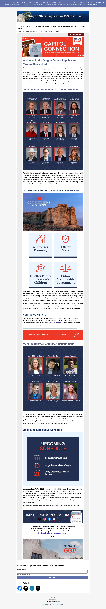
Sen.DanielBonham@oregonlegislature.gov (53, 533)
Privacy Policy (46, 604)
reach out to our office (54, 322)
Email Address (21, 569)
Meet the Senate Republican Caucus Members (51, 89)
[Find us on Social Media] (53, 523)
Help (61, 604)
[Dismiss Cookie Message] (103, 2)
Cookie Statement (92, 4)
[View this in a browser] (68, 36)
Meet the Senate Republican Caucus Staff (48, 343)
